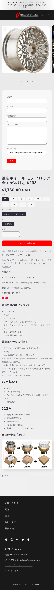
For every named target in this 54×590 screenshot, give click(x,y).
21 (46, 199)
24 (22, 204)
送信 (11, 161)
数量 (3, 229)
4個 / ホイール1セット (14, 214)
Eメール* (11, 106)
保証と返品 (10, 522)
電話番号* (11, 115)
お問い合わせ (11, 503)
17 (13, 199)
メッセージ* (12, 125)
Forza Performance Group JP (30, 584)
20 (38, 199)
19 (30, 199)
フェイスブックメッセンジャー (18, 565)
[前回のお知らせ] (4, 5)
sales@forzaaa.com (30, 560)
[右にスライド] (32, 81)
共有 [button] (6, 475)
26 (31, 204)
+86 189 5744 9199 (19, 554)
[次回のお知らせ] (49, 5)
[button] (5, 15)
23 (14, 204)
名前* (9, 97)
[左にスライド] (21, 81)
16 (5, 199)
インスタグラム (12, 570)
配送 (7, 509)
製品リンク (12, 148)
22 (5, 204)
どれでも (8, 224)
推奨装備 (9, 528)
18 (21, 199)
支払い (8, 515)
